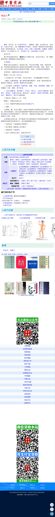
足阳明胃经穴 (41, 171)
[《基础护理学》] (33, 262)
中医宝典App (22, 485)
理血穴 (34, 162)
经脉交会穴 (30, 186)
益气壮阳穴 (44, 160)
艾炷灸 (23, 51)
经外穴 (21, 178)
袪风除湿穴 (35, 164)
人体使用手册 (7, 196)
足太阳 (42, 44)
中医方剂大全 (27, 391)
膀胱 (2, 121)
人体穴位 (9, 19)
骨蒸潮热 (42, 86)
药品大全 (27, 400)
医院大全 (27, 370)
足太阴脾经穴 (31, 169)
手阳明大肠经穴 (42, 169)
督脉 (32, 44)
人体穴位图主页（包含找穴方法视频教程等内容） (21, 215)
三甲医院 (27, 367)
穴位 (18, 69)
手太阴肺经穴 (31, 171)
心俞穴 (40, 91)
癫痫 (45, 49)
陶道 (5, 44)
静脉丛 (9, 83)
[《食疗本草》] (10, 288)
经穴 (10, 44)
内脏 (45, 69)
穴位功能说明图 (25, 218)
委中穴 (16, 95)
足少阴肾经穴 (30, 173)
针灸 (17, 72)
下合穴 (49, 181)
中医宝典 (3, 19)
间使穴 (8, 93)
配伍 (13, 91)
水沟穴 (27, 91)
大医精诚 (27, 346)
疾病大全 (22, 488)
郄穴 (35, 181)
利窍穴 (28, 164)
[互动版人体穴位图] (10, 230)
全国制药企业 (27, 373)
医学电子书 (27, 361)
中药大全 (27, 388)
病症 (8, 62)
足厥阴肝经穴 (34, 167)
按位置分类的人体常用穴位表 (19, 157)
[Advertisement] (27, 33)
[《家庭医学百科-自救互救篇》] (27, 295)
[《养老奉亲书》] (21, 262)
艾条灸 (35, 51)
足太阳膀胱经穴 (24, 167)
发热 (21, 49)
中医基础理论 (7, 203)
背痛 (23, 95)
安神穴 (14, 164)
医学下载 (27, 364)
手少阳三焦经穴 (41, 173)
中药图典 (27, 376)
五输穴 (23, 181)
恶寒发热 (24, 86)
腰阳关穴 (9, 95)
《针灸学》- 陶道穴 (8, 250)
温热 (29, 104)
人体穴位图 (19, 19)
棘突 (23, 47)
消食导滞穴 (36, 160)
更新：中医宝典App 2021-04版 (27, 11)
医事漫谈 (27, 352)
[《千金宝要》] (27, 274)
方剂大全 (12, 488)
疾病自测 (27, 355)
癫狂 (13, 88)
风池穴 (39, 93)
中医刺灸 (26, 200)
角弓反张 (20, 88)
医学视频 (27, 358)
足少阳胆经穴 (44, 167)
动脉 (10, 49)
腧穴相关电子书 (29, 142)
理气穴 (28, 162)
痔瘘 (37, 65)
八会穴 (23, 186)
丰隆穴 (21, 91)
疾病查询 (27, 394)
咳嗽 (30, 86)
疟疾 (26, 49)
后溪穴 (14, 93)
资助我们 (42, 488)
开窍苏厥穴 (21, 164)
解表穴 (12, 160)
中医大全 (27, 379)
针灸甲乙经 (22, 44)
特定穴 (5, 183)
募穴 (28, 183)
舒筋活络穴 (43, 164)
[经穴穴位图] (42, 230)
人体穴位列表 (27, 155)
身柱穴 (6, 114)
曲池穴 (33, 93)
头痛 (31, 49)
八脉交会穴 (42, 181)
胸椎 (10, 59)
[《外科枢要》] (21, 288)
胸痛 (48, 86)
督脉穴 (21, 175)
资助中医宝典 (27, 385)
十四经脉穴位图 (40, 218)
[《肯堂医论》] (33, 288)
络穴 (32, 181)
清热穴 (17, 160)
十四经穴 (13, 171)
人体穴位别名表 (43, 188)
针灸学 (16, 200)
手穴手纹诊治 (7, 198)
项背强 (36, 49)
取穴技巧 (18, 188)
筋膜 (16, 81)
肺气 (18, 130)
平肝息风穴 (21, 162)
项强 (18, 86)
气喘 (35, 86)
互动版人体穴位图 (7, 218)
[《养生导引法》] (10, 262)
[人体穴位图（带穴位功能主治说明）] (27, 230)
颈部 (29, 57)
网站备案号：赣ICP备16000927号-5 (27, 494)
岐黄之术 (32, 485)
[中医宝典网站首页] (14, 3)
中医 (9, 254)
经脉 (5, 172)
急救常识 (27, 403)
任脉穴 (49, 173)
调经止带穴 (40, 162)
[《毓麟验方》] (44, 262)
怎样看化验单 (27, 349)
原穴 (28, 181)
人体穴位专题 (26, 139)
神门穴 (33, 91)
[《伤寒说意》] (44, 288)
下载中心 (32, 488)
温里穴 (14, 162)
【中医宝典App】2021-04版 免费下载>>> (27, 21)
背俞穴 (23, 183)
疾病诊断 (27, 397)
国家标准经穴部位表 (30, 188)
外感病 (46, 93)
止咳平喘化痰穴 (26, 160)
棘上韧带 (23, 81)
